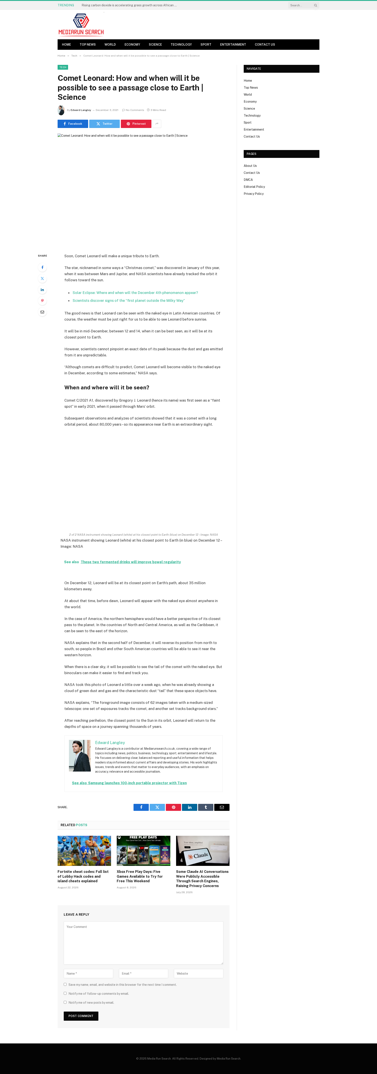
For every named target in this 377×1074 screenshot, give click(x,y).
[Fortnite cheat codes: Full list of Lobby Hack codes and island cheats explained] (84, 851)
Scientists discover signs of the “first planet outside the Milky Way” (129, 300)
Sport (205, 44)
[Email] (42, 311)
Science (155, 44)
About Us (250, 165)
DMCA (248, 179)
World (110, 44)
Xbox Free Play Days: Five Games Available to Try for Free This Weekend (140, 876)
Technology (181, 44)
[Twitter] (42, 278)
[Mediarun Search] (82, 24)
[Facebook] (42, 267)
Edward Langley (81, 110)
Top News (88, 44)
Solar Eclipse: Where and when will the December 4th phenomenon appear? (135, 292)
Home (66, 44)
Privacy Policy (254, 193)
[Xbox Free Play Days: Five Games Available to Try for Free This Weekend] (143, 851)
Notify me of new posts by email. (91, 1002)
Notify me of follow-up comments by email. (99, 993)
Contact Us (265, 44)
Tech (62, 67)
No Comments (135, 110)
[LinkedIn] (42, 289)
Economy (132, 44)
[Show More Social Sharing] (157, 124)
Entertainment (233, 44)
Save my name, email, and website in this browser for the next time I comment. (123, 984)
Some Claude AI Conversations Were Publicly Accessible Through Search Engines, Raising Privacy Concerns (202, 879)
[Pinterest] (42, 300)
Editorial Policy (254, 186)
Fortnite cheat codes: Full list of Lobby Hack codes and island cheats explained (131, 5)
